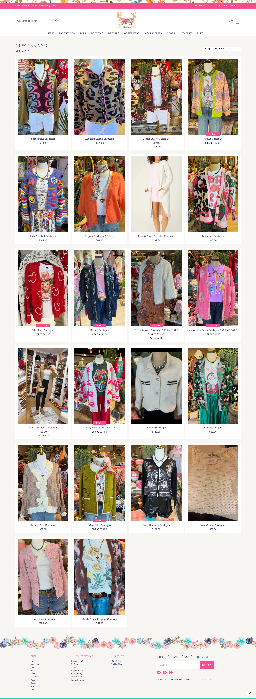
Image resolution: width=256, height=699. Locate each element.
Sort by (207, 49)
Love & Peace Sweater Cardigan (156, 236)
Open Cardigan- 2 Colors (43, 427)
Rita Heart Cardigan (43, 330)
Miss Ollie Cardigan (100, 525)
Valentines (67, 33)
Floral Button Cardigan (156, 138)
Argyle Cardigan (213, 138)
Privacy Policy (76, 677)
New (51, 33)
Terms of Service (77, 680)
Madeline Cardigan (213, 236)
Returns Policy (76, 673)
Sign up (206, 665)
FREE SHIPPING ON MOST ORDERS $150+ (35, 6)
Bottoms (97, 33)
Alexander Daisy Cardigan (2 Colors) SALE (213, 330)
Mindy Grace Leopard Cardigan (100, 619)
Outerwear (132, 33)
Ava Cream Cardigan (213, 525)
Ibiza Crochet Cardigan (43, 236)
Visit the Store (219, 6)
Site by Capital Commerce (205, 679)
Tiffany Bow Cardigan (43, 525)
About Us (236, 6)
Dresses (113, 33)
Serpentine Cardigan (43, 138)
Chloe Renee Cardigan (43, 619)
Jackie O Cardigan (156, 427)
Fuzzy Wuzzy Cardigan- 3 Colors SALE (156, 330)
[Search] (56, 21)
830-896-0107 (201, 6)
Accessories (153, 33)
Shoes (171, 33)
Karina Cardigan (99, 330)
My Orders (75, 664)
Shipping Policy (77, 670)
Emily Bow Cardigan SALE (99, 427)
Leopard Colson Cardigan (99, 138)
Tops (83, 33)
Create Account (77, 661)
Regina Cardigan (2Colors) (99, 236)
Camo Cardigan (213, 427)
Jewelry (186, 33)
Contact (74, 667)
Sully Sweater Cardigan (156, 525)
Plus (200, 33)
